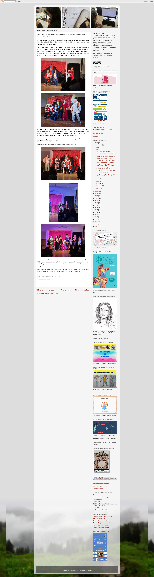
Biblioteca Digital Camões (100, 486)
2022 (96, 193)
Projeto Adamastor (98, 488)
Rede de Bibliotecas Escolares (101, 527)
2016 (96, 207)
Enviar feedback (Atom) (51, 293)
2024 (96, 143)
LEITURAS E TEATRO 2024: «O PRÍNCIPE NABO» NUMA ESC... (106, 165)
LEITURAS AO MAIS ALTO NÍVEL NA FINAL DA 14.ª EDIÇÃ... (105, 157)
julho (97, 147)
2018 (96, 203)
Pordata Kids (96, 501)
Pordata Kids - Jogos (99, 505)
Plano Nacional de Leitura (100, 525)
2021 (96, 195)
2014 (96, 212)
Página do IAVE (97, 499)
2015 (96, 210)
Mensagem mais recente (46, 290)
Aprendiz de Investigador (100, 495)
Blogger (90, 570)
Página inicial (66, 290)
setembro (99, 145)
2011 (96, 219)
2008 (96, 226)
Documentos (96, 136)
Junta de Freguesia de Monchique (102, 523)
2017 (96, 205)
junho (98, 149)
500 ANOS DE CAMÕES (103, 168)
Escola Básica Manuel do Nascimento (103, 129)
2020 (96, 198)
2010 (96, 221)
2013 (96, 214)
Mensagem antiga (82, 290)
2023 (96, 191)
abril (97, 181)
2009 (96, 224)
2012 (96, 217)
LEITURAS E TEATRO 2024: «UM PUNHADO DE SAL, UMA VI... (105, 175)
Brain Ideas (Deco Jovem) (100, 497)
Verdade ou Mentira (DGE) (100, 509)
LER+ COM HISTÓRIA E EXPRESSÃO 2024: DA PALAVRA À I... (106, 153)
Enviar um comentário (46, 283)
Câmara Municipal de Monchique (102, 516)
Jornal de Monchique (99, 518)
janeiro (98, 188)
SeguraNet (96, 507)
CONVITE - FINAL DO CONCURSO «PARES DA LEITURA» (106, 171)
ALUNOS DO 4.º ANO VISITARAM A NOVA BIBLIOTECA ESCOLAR (106, 161)
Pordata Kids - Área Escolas (101, 503)
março (98, 183)
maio (98, 179)
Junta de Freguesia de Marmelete (102, 520)
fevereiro (99, 186)
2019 (96, 200)
